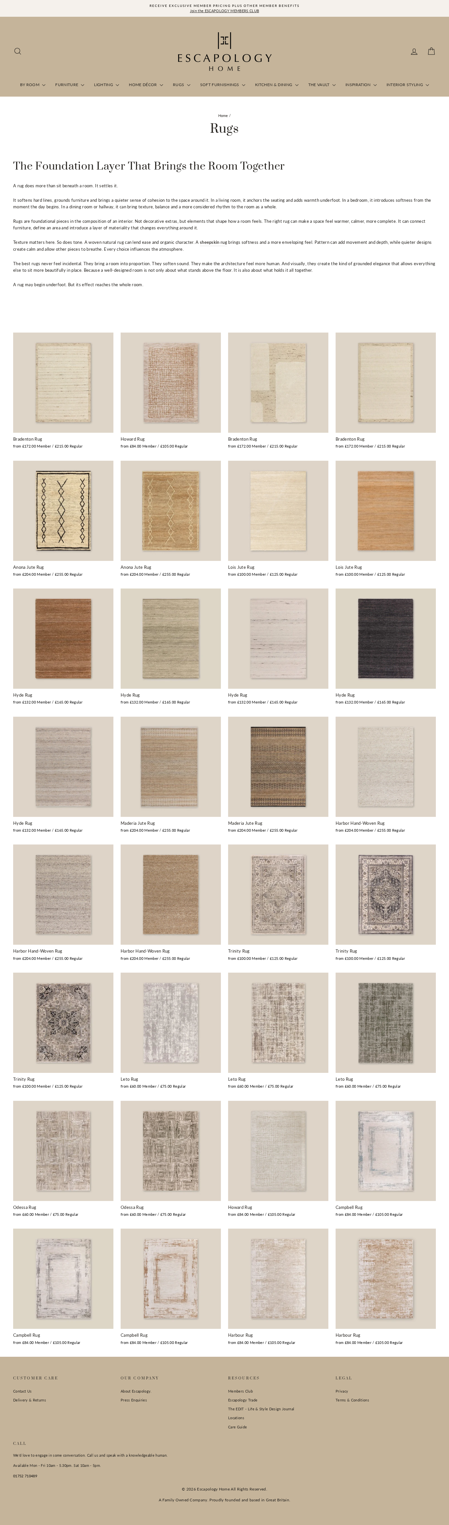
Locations (236, 1418)
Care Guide (237, 1427)
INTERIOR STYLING (405, 84)
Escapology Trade (242, 1400)
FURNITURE (67, 84)
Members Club (240, 1391)
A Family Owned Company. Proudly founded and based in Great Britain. (225, 1499)
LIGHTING (104, 84)
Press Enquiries (134, 1400)
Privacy (342, 1391)
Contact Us (22, 1391)
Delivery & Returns (29, 1400)
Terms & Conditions (352, 1400)
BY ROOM (30, 84)
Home (223, 115)
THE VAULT (319, 84)
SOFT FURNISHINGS (220, 84)
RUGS (179, 84)
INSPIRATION (358, 84)
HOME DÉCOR (143, 84)
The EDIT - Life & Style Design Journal (261, 1409)
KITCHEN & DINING (274, 84)
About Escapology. (136, 1391)
